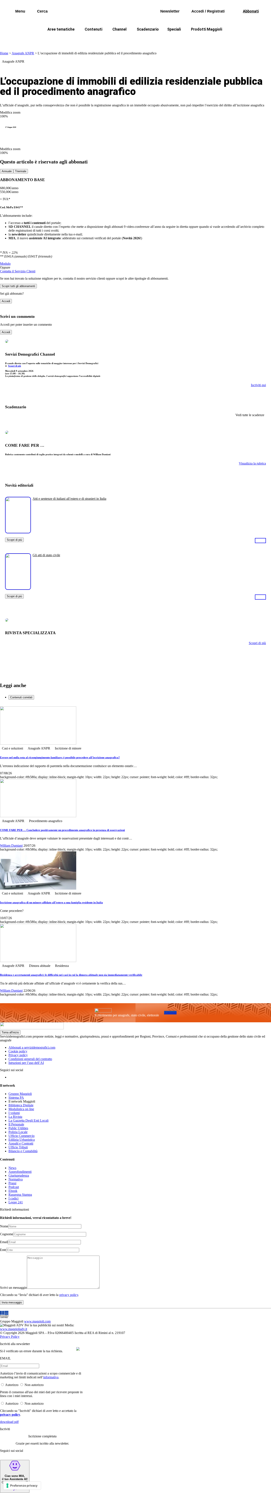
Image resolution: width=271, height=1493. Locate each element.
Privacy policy (18, 1055)
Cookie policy (17, 1051)
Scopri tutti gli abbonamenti (18, 286)
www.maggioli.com (37, 1321)
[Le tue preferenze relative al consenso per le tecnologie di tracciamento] (22, 1486)
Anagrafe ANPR (23, 53)
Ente (3, 1250)
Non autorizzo (34, 1385)
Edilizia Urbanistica (21, 1139)
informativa (50, 1377)
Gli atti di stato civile (46, 555)
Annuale (7, 171)
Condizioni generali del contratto (30, 1059)
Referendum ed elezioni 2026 (232, 39)
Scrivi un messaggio (13, 1287)
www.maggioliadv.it (13, 1329)
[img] (78, 1349)
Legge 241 (15, 1202)
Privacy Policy (9, 1336)
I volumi (14, 1113)
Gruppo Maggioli (20, 1094)
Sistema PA (16, 1097)
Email (4, 1242)
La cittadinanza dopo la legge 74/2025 (104, 39)
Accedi (6, 301)
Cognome (6, 1234)
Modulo (5, 263)
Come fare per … (52, 39)
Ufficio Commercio (21, 1136)
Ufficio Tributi (18, 1147)
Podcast (13, 1187)
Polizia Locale (18, 1132)
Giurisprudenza (18, 1175)
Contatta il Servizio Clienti (17, 271)
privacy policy (68, 1295)
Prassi (12, 1183)
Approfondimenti (20, 1171)
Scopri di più (14, 366)
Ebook (12, 1191)
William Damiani (11, 845)
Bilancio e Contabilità (22, 1151)
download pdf (9, 1422)
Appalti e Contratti (20, 1143)
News (12, 1168)
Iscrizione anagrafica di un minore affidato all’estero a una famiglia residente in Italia (51, 902)
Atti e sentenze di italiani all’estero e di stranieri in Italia (69, 498)
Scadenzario (148, 29)
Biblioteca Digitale (20, 1105)
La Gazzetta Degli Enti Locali (28, 1120)
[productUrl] (18, 532)
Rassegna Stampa (20, 1194)
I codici (13, 1198)
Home (4, 53)
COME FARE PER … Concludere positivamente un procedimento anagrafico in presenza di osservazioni (62, 830)
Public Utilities (18, 1128)
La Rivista (15, 1116)
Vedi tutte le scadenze (249, 415)
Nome (4, 1226)
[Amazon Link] (260, 540)
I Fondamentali (155, 39)
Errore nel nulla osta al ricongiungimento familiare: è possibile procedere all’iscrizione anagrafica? (60, 757)
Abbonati (170, 1012)
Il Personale (16, 1124)
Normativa (15, 1179)
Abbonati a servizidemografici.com (31, 1047)
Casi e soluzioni (188, 39)
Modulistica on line (21, 1109)
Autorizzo (11, 1385)
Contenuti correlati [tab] (21, 697)
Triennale (20, 171)
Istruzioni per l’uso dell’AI (26, 1063)
